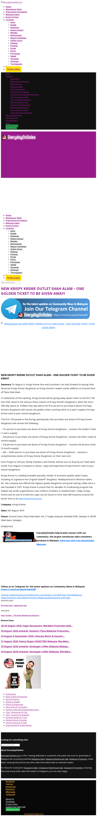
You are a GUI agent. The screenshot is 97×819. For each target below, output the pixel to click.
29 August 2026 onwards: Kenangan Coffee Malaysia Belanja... (35, 646)
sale (49, 597)
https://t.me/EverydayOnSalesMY (18, 589)
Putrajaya (15, 53)
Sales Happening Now (14, 115)
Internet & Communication (20, 105)
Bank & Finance (16, 84)
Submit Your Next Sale (16, 807)
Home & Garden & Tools (19, 102)
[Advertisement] (48, 160)
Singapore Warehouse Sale (51, 767)
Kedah (13, 25)
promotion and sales (15, 597)
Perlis (13, 51)
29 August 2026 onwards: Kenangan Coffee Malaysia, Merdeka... (36, 651)
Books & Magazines (17, 89)
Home (8, 6)
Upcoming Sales (12, 121)
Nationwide (16, 35)
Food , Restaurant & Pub (19, 97)
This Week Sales (12, 118)
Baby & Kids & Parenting (19, 82)
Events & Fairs (12, 17)
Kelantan (14, 27)
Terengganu (16, 64)
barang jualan (8, 594)
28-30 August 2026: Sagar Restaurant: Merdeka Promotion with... (37, 625)
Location (10, 19)
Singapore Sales (31, 767)
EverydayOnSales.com (10, 755)
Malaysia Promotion (78, 759)
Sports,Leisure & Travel (19, 110)
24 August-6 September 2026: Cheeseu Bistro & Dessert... (33, 636)
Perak (13, 48)
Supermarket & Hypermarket (21, 113)
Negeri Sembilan (18, 38)
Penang (14, 45)
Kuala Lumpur (17, 30)
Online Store (16, 40)
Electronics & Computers (19, 92)
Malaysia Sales (13, 14)
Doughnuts (20, 594)
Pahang (14, 43)
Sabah (13, 56)
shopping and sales (60, 597)
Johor (12, 22)
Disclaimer (10, 801)
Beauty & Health (16, 87)
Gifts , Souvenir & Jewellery (20, 100)
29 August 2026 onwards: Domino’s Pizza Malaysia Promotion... (35, 630)
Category (9, 76)
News (8, 123)
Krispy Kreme (66, 594)
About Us (10, 799)
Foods (29, 594)
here (65, 771)
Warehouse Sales (14, 9)
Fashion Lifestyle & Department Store (24, 95)
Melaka (14, 32)
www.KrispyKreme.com (30, 498)
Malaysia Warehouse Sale (57, 759)
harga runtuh (39, 594)
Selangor (14, 61)
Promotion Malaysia (36, 597)
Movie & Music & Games (19, 108)
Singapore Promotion (73, 767)
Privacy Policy (12, 804)
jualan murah (53, 594)
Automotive (14, 79)
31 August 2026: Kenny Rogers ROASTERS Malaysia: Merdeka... (35, 641)
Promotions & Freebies (16, 12)
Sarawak (14, 58)
